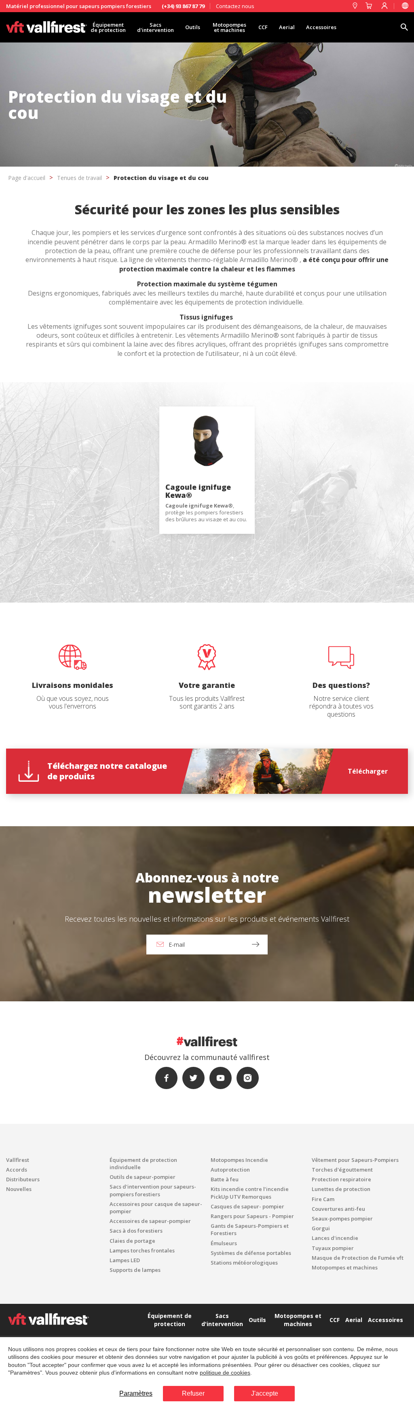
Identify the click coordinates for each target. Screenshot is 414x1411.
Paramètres (135, 1393)
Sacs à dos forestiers (136, 1230)
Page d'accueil (26, 178)
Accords (16, 1169)
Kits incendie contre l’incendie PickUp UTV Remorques (250, 1192)
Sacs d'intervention (155, 27)
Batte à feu (225, 1179)
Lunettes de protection (341, 1189)
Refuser (193, 1393)
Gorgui (321, 1228)
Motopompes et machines (229, 27)
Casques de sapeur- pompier (247, 1206)
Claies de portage (132, 1240)
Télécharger (368, 771)
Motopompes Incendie (239, 1159)
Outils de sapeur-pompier (142, 1176)
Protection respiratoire (341, 1179)
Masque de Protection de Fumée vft (357, 1257)
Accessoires (321, 27)
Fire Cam (323, 1199)
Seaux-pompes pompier (342, 1218)
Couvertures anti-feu (338, 1208)
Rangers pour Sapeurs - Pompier (252, 1216)
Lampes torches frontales (142, 1250)
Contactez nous (235, 6)
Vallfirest (17, 1159)
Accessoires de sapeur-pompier (150, 1221)
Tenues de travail (79, 178)
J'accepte (264, 1393)
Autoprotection (230, 1169)
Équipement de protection (108, 27)
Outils (192, 27)
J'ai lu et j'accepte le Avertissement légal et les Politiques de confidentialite (186, 815)
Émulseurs (224, 1243)
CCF (263, 27)
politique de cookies (225, 1372)
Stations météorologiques (244, 1262)
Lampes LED (125, 1260)
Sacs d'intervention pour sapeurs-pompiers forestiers (153, 1190)
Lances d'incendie (335, 1238)
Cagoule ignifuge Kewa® (198, 491)
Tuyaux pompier (333, 1248)
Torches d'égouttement (342, 1169)
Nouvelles (19, 1189)
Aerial (287, 27)
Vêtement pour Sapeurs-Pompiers (355, 1159)
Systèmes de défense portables (251, 1253)
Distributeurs (23, 1179)
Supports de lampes (135, 1269)
